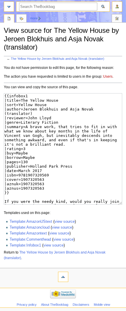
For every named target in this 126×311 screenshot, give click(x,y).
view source (65, 222)
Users (108, 76)
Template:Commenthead (30, 239)
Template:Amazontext (28, 233)
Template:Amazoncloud (30, 227)
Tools (117, 19)
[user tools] (117, 6)
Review (9, 19)
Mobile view (102, 304)
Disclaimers (81, 304)
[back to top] (63, 277)
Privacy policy (27, 304)
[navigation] (9, 6)
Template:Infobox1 (25, 245)
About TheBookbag (54, 304)
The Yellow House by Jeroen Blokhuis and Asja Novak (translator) (57, 58)
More (34, 18)
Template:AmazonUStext (31, 222)
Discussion (21, 19)
